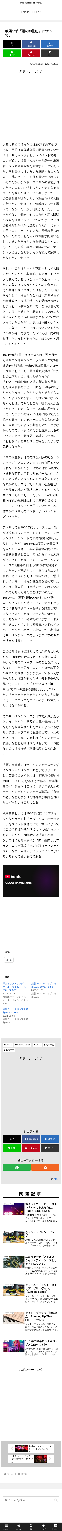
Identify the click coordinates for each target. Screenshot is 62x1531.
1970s (9, 1045)
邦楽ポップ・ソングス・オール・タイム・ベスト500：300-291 (15, 986)
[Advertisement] (31, 105)
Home (31, 1520)
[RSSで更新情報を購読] (45, 1167)
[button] (50, 53)
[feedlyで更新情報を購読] (17, 1167)
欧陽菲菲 (10, 1050)
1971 (38, 1045)
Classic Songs (23, 1045)
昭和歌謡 (50, 1045)
